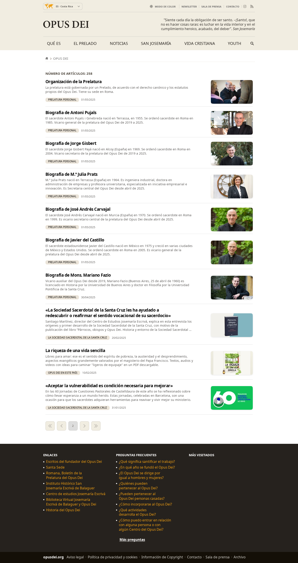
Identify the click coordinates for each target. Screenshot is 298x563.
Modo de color (165, 6)
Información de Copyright (162, 557)
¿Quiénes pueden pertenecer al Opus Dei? (138, 485)
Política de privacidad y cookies (112, 557)
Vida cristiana (199, 43)
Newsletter (189, 6)
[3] (84, 426)
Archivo (240, 557)
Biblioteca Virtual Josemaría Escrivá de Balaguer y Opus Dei (71, 502)
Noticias (119, 43)
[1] (50, 426)
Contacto (232, 6)
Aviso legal (75, 557)
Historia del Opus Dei (63, 510)
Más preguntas (132, 539)
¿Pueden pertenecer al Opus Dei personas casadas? (142, 496)
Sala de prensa (211, 6)
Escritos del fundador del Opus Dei (74, 461)
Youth (234, 43)
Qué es (54, 43)
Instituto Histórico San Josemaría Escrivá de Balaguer (70, 485)
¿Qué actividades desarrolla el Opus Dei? (137, 512)
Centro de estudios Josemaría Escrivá (75, 494)
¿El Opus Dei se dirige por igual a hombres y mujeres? (141, 475)
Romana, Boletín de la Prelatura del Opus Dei (64, 475)
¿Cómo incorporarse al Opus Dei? (145, 504)
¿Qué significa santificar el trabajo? (147, 461)
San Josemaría (156, 43)
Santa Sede (55, 467)
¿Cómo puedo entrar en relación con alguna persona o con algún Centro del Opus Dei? (145, 525)
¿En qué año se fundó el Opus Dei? (147, 467)
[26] (96, 426)
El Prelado (85, 43)
